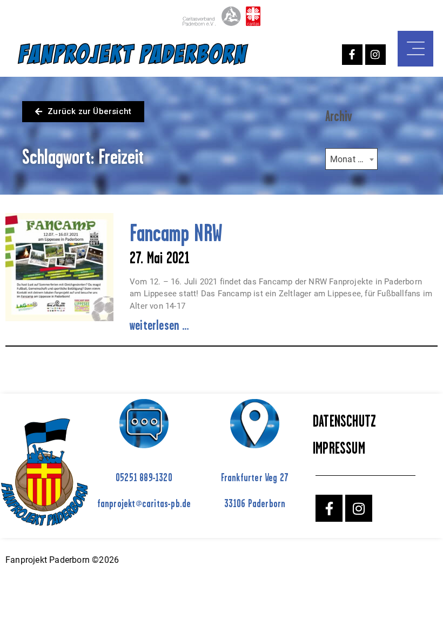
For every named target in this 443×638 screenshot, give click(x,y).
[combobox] (351, 159)
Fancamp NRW (175, 233)
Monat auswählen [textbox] (353, 159)
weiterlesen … (160, 325)
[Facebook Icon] (352, 54)
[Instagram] (375, 54)
